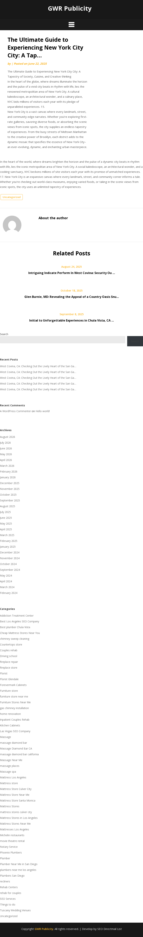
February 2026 (8, 471)
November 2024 (10, 558)
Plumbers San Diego (12, 875)
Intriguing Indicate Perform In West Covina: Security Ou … (71, 273)
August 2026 (7, 437)
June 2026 (6, 448)
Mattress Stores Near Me (15, 823)
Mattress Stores (9, 806)
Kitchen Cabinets (10, 725)
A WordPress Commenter (15, 411)
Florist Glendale (9, 679)
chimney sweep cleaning (14, 638)
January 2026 (8, 477)
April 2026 (6, 460)
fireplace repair (9, 662)
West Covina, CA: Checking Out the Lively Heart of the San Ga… (38, 366)
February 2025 (8, 541)
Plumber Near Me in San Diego (18, 864)
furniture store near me (14, 696)
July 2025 (5, 512)
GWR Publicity (70, 8)
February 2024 (8, 593)
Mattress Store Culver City (15, 789)
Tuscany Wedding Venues (15, 910)
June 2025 (6, 517)
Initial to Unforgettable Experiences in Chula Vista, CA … (71, 320)
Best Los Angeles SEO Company (19, 621)
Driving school (8, 656)
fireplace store (8, 667)
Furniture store (9, 690)
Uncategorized (12, 197)
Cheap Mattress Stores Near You (20, 633)
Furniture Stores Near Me (15, 702)
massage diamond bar (13, 742)
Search (4, 334)
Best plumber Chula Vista (15, 627)
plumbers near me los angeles (18, 870)
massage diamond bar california (19, 754)
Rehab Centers (9, 887)
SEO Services (8, 898)
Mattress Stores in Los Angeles (19, 818)
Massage (5, 737)
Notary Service (9, 846)
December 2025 (9, 483)
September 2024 (10, 569)
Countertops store (11, 644)
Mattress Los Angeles (13, 777)
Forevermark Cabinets (13, 685)
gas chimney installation (14, 708)
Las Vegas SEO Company (15, 731)
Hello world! (43, 411)
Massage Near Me (11, 760)
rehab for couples (10, 893)
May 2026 (6, 454)
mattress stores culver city (16, 812)
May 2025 (6, 523)
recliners (5, 881)
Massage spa (8, 771)
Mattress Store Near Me (14, 794)
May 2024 (6, 575)
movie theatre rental (12, 841)
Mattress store (9, 783)
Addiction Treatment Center (17, 615)
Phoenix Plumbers (11, 852)
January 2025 (8, 546)
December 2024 (9, 552)
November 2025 (10, 489)
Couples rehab (8, 650)
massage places (9, 766)
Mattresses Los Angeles (14, 829)
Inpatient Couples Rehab (14, 719)
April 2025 (6, 529)
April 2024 (6, 581)
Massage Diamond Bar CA (16, 748)
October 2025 (8, 494)
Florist (3, 673)
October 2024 (8, 564)
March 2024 (7, 587)
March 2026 (7, 465)
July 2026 (5, 442)
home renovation (10, 714)
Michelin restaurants (12, 835)
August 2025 (7, 506)
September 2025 (10, 500)
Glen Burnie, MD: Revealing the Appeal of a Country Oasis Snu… (71, 297)
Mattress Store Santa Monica (17, 800)
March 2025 (7, 535)
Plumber (5, 858)
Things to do (7, 904)
